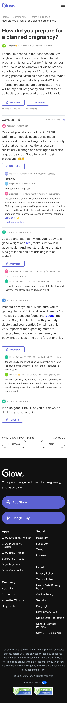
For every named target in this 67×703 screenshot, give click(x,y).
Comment (39, 102)
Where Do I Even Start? (18, 437)
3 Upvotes (14, 102)
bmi (28, 243)
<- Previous (14, 443)
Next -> (53, 443)
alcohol (50, 315)
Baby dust (10, 217)
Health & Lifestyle (40, 16)
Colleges (59, 437)
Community (19, 16)
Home (5, 16)
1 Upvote (14, 419)
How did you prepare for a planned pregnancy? (29, 20)
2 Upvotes (14, 349)
